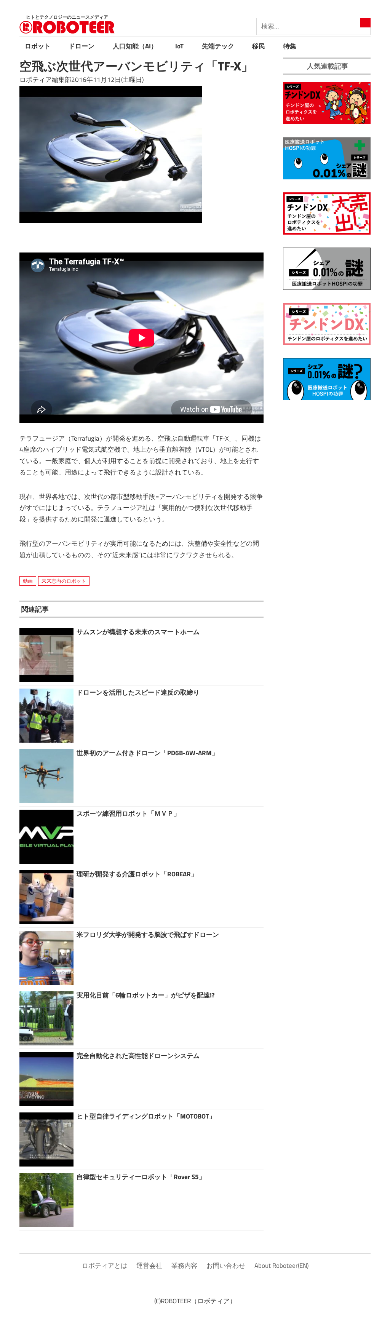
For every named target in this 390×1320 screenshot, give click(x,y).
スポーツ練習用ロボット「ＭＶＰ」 (128, 813)
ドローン (81, 46)
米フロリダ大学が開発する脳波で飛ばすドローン (148, 935)
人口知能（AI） (135, 46)
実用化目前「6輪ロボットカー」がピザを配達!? (145, 995)
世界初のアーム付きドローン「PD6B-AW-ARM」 (147, 753)
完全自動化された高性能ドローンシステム (138, 1056)
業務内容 (184, 1265)
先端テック (218, 46)
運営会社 (149, 1265)
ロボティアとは (104, 1265)
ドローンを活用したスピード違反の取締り (138, 692)
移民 (258, 46)
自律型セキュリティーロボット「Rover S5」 (141, 1177)
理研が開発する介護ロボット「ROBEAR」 (137, 874)
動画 (28, 581)
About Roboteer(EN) (281, 1265)
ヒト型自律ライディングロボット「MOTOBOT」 (146, 1116)
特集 (289, 46)
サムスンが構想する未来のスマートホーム (138, 632)
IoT (179, 46)
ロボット (38, 46)
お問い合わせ (225, 1265)
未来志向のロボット (64, 581)
